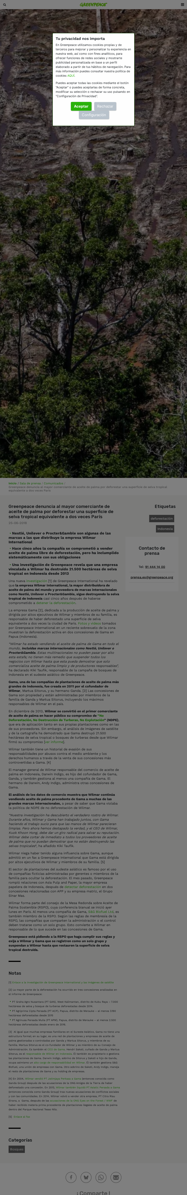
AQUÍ (70, 75)
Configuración (94, 115)
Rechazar (105, 106)
